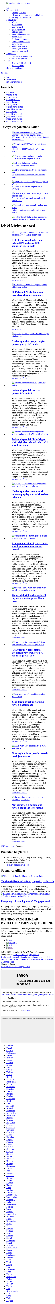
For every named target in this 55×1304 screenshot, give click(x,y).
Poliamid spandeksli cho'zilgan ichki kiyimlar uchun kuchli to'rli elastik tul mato (30, 442)
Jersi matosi (6, 957)
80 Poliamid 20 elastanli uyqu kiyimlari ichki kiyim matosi (28, 293)
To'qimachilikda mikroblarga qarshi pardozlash (27, 881)
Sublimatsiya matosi (20, 39)
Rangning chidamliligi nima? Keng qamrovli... (26, 901)
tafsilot (24, 280)
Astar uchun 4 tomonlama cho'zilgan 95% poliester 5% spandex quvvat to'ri (27, 652)
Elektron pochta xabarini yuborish (15, 966)
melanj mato (17, 37)
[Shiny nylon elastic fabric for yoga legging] (30, 696)
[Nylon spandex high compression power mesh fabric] (30, 336)
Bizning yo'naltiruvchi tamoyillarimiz (27, 15)
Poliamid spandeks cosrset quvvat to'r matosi (26, 391)
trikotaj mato (17, 25)
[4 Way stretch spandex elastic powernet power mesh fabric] (30, 538)
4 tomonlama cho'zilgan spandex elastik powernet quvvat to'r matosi (30, 546)
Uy (7, 8)
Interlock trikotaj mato (21, 957)
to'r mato (15, 22)
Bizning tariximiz (19, 12)
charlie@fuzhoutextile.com (17, 865)
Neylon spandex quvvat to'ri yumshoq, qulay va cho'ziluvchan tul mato (30, 494)
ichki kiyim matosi (19, 46)
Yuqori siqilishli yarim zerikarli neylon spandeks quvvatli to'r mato (29, 598)
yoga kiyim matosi (19, 49)
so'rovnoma (16, 280)
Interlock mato (12, 959)
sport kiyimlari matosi (21, 41)
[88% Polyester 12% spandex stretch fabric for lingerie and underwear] (30, 235)
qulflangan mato (18, 29)
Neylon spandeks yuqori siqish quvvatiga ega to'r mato (28, 342)
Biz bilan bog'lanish (14, 68)
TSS (8, 61)
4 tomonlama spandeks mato (31, 959)
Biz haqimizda (12, 10)
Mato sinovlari (18, 65)
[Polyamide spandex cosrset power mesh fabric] (30, 385)
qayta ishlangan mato (21, 34)
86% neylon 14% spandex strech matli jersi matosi (30, 755)
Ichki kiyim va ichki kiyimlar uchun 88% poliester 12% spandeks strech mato (28, 243)
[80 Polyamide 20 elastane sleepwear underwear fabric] (30, 287)
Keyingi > (7, 846)
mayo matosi (17, 44)
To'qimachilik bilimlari (21, 63)
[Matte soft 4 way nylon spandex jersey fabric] (30, 799)
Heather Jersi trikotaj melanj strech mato (28, 219)
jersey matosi (17, 27)
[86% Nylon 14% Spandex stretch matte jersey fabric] (30, 748)
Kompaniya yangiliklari (22, 56)
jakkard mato (17, 32)
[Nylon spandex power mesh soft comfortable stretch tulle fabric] (30, 486)
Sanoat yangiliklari (20, 58)
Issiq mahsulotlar (20, 954)
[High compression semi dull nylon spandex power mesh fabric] (30, 590)
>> (13, 846)
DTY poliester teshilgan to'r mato (26, 158)
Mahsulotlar (11, 20)
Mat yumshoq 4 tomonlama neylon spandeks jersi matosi (27, 806)
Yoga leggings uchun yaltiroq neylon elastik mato (28, 703)
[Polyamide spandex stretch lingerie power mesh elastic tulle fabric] (30, 434)
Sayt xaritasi (34, 954)
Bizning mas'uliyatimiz (21, 17)
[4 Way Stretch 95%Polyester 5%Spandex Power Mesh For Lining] (30, 645)
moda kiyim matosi (20, 51)
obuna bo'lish (6, 936)
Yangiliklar (11, 53)
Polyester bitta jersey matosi (23, 165)
